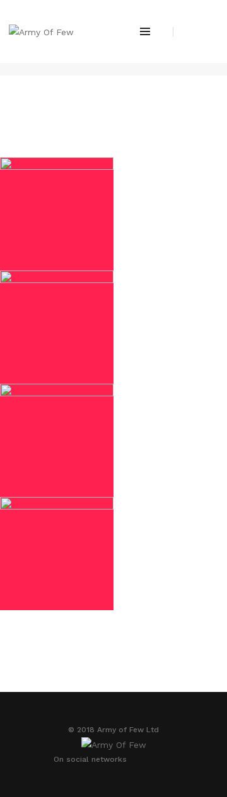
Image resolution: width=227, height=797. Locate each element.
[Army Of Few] (41, 31)
